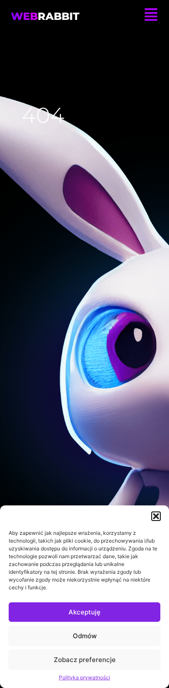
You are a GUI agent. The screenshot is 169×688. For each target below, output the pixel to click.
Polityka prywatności (84, 677)
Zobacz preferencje (85, 660)
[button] (156, 516)
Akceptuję (84, 612)
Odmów (85, 636)
